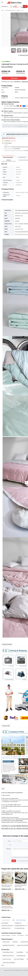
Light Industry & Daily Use (10, 10)
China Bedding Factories (8, 952)
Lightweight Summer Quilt (8, 945)
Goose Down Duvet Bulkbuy (9, 962)
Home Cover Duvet (7, 959)
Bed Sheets (15, 941)
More (2, 965)
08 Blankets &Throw (5, 928)
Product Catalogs (22, 920)
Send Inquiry (14, 78)
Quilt (22, 10)
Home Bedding (19, 952)
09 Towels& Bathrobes (19, 928)
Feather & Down (6, 941)
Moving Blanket (4, 923)
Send (14, 860)
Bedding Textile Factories (8, 955)
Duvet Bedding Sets (21, 955)
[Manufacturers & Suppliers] (14, 2)
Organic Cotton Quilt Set (22, 945)
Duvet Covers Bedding (19, 959)
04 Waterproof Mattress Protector (8, 925)
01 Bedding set (18, 923)
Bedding (18, 10)
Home (2, 10)
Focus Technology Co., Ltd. (18, 970)
